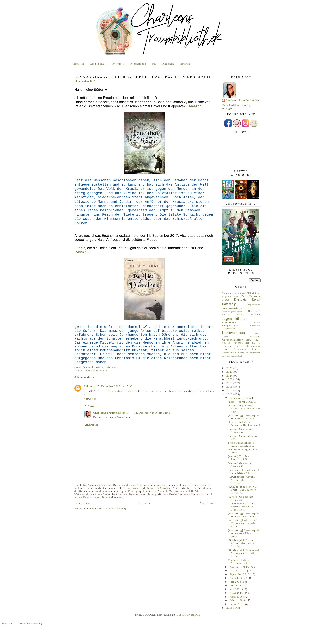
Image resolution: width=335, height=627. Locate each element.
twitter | (101, 367)
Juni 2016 (236, 585)
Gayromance (254, 304)
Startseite (78, 63)
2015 (229, 607)
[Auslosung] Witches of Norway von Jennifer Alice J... (242, 523)
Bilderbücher (253, 293)
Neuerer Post (82, 502)
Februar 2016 (238, 600)
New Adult (253, 339)
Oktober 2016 (238, 570)
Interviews (118, 63)
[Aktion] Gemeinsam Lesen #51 (240, 465)
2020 (229, 379)
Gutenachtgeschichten (232, 311)
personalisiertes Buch (232, 356)
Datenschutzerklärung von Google (148, 488)
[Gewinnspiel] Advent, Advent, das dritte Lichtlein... (242, 506)
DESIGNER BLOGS (188, 614)
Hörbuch (256, 314)
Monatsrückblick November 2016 (239, 561)
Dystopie (240, 299)
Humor (240, 314)
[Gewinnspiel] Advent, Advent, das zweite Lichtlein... (242, 543)
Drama (225, 300)
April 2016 (237, 592)
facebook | (89, 367)
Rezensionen (138, 63)
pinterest (112, 367)
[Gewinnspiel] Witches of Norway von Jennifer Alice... (243, 553)
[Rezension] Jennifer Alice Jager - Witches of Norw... (244, 408)
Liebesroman (233, 332)
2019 (229, 383)
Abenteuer (227, 293)
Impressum (7, 623)
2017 (229, 390)
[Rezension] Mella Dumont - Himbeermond (244, 424)
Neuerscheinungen (95, 370)
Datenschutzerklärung (96, 497)
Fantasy (229, 304)
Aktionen (168, 63)
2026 (229, 368)
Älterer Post (206, 502)
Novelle (226, 343)
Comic (236, 296)
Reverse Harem (232, 345)
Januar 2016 (237, 604)
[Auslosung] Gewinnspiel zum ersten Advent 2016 (243, 533)
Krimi (257, 322)
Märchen (255, 336)
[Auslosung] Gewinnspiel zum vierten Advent (243, 417)
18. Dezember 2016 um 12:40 (152, 412)
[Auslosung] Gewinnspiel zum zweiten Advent (243, 515)
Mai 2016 (236, 589)
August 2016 (238, 577)
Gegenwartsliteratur (236, 308)
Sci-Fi (226, 349)
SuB (154, 63)
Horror (225, 314)
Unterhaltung (229, 353)
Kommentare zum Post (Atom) (108, 508)
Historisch (254, 311)
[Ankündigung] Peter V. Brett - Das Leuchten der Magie (242, 489)
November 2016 (240, 566)
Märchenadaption (232, 339)
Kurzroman (255, 326)
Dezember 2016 (239, 397)
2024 (229, 375)
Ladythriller (228, 329)
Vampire (243, 352)
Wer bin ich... (98, 63)
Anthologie (239, 293)
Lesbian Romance (250, 329)
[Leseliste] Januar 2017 (242, 401)
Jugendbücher (234, 318)
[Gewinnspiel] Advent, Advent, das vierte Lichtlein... (242, 479)
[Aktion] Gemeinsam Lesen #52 (240, 430)
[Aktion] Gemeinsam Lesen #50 (240, 498)
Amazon (195, 105)
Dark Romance (251, 296)
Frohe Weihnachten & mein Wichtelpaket (241, 444)
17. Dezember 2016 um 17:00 (115, 386)
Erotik (256, 299)
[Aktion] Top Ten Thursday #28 (238, 458)
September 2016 (240, 574)
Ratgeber (256, 343)
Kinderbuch (229, 322)
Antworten (90, 398)
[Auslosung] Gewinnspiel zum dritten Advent (243, 472)
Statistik (185, 63)
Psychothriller (241, 343)
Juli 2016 (236, 581)
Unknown (89, 386)
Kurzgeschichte (230, 325)
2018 (229, 386)
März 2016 (236, 596)
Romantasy (254, 345)
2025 (229, 371)
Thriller (255, 349)
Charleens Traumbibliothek (110, 412)
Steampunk (240, 349)
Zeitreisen (255, 353)
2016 (229, 394)
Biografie (226, 296)
